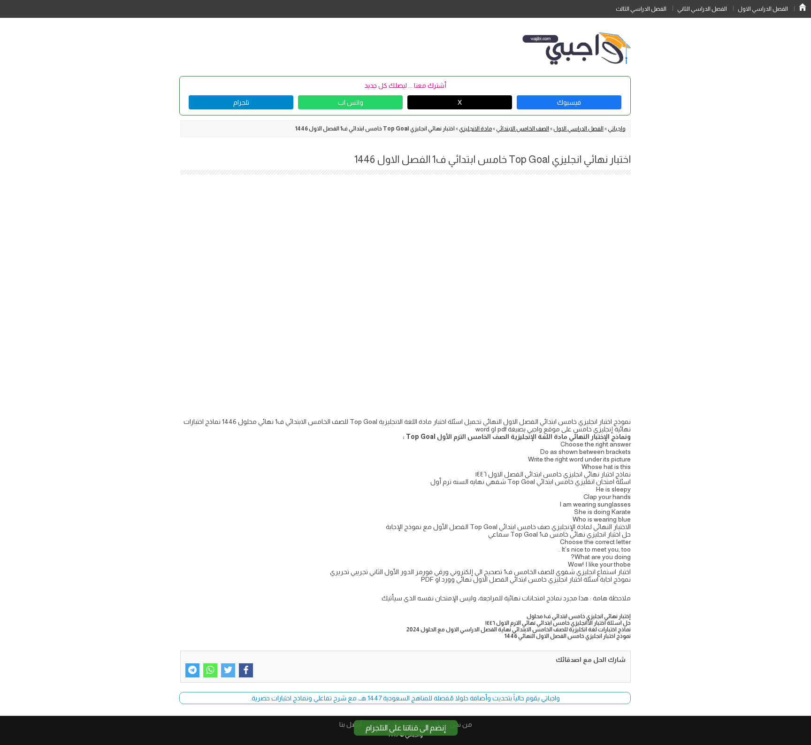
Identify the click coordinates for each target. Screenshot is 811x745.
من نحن (461, 724)
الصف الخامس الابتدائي (522, 128)
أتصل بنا (350, 724)
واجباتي (617, 128)
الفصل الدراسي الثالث (641, 9)
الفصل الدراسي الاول (763, 9)
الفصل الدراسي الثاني (702, 9)
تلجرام (241, 102)
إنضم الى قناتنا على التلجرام (406, 727)
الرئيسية (802, 7)
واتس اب (350, 102)
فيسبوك (569, 102)
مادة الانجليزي (475, 128)
